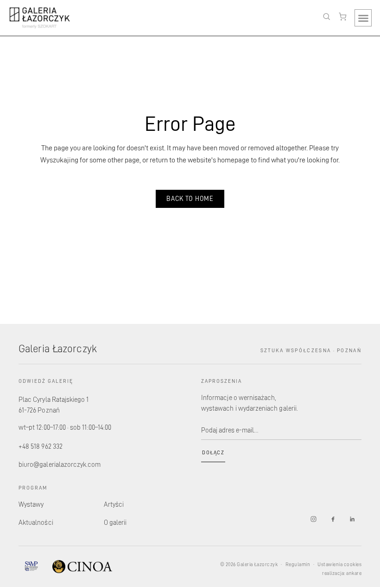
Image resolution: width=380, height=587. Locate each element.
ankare (353, 573)
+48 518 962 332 (41, 446)
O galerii (115, 522)
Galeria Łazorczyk (58, 348)
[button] (363, 17)
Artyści (114, 504)
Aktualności (36, 522)
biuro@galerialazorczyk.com (60, 464)
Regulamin (297, 564)
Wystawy (31, 504)
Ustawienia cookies (339, 564)
